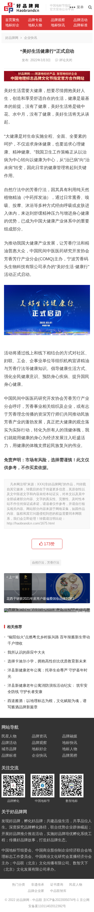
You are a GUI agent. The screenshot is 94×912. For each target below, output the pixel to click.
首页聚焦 (12, 20)
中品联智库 (58, 891)
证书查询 (56, 884)
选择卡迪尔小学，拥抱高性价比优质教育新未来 (47, 661)
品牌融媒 (69, 736)
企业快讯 (30, 38)
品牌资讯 (39, 736)
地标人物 (35, 25)
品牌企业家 (36, 891)
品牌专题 (35, 20)
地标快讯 (58, 25)
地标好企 (12, 25)
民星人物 (9, 736)
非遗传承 (37, 884)
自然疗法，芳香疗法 (45, 562)
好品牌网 (11, 38)
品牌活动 (80, 20)
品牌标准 (80, 25)
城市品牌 (9, 749)
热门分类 (18, 884)
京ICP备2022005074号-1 (61, 900)
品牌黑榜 (69, 755)
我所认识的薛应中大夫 (26, 652)
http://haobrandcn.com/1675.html (31, 523)
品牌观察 (58, 20)
